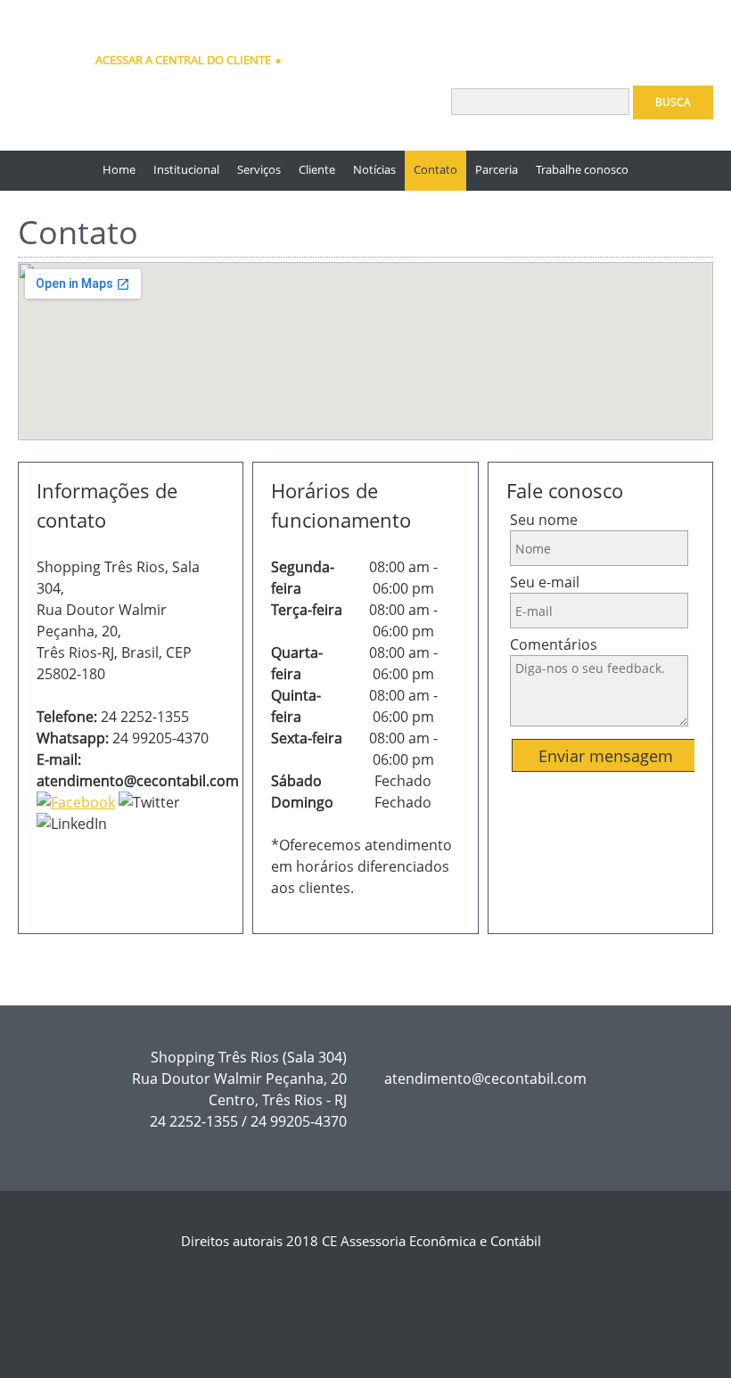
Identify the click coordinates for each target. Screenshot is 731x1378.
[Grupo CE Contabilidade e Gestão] (40, 40)
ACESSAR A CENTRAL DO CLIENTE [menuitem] (183, 60)
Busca (673, 102)
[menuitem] (119, 171)
